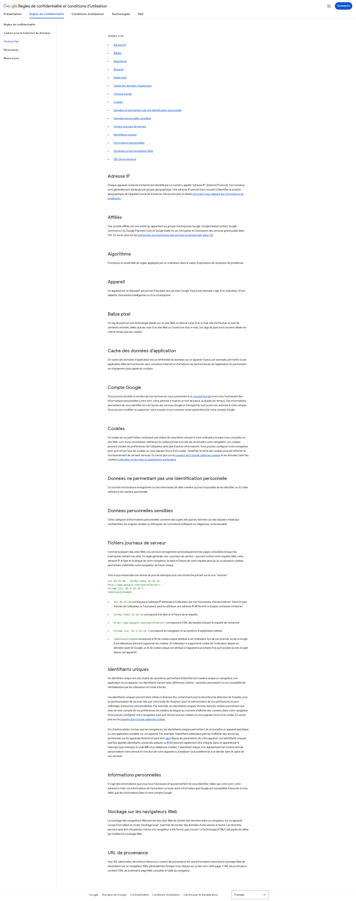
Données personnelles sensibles (132, 118)
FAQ (140, 14)
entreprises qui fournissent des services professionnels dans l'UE (175, 235)
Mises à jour (11, 58)
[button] (329, 6)
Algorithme (120, 61)
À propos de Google (114, 894)
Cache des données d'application (133, 85)
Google (93, 894)
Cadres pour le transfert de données (27, 33)
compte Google (202, 396)
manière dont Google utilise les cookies (197, 455)
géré (168, 738)
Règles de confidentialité (46, 14)
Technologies (121, 14)
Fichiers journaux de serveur (130, 126)
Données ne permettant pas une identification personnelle (148, 110)
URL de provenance (125, 159)
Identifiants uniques (125, 134)
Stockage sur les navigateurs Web (133, 151)
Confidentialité (139, 894)
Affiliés (118, 53)
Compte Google (123, 93)
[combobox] (250, 894)
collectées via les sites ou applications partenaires (147, 459)
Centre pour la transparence (201, 894)
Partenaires (11, 50)
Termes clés (11, 41)
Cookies (118, 102)
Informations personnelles (129, 142)
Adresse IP (120, 45)
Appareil (118, 69)
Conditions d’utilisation (88, 14)
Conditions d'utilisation (166, 894)
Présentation (13, 14)
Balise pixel (120, 77)
